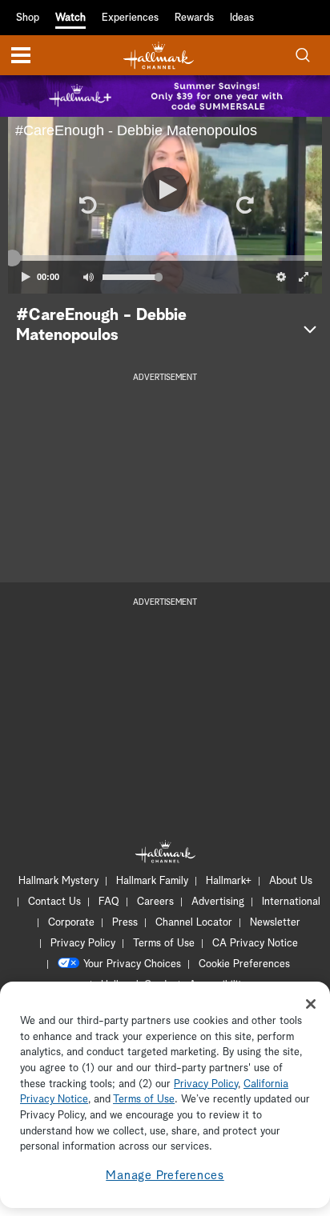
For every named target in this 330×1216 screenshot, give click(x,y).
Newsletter (275, 923)
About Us (290, 881)
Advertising (217, 902)
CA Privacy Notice (255, 943)
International (291, 902)
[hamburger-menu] (20, 55)
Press (125, 923)
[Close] (311, 1004)
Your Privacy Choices (132, 964)
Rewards (194, 18)
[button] (86, 205)
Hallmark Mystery (58, 881)
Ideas (242, 18)
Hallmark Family (152, 881)
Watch (70, 18)
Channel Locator (193, 923)
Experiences (130, 18)
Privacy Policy (82, 943)
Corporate (71, 923)
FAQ (109, 902)
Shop (27, 18)
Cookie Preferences (244, 964)
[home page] (159, 56)
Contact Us (54, 902)
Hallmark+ (229, 881)
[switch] (88, 276)
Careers (155, 902)
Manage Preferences (165, 1176)
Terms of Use (164, 943)
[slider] (165, 258)
